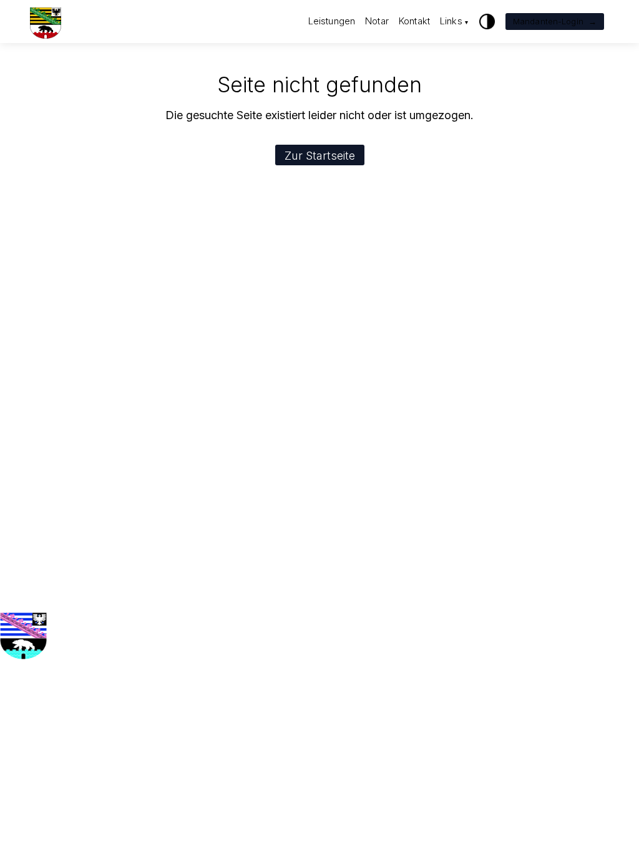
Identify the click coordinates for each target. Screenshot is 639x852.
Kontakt (414, 21)
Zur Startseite (320, 155)
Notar (377, 21)
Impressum (141, 691)
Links (454, 21)
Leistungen (332, 21)
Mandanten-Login (555, 21)
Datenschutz (144, 708)
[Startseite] (45, 21)
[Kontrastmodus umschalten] (487, 21)
